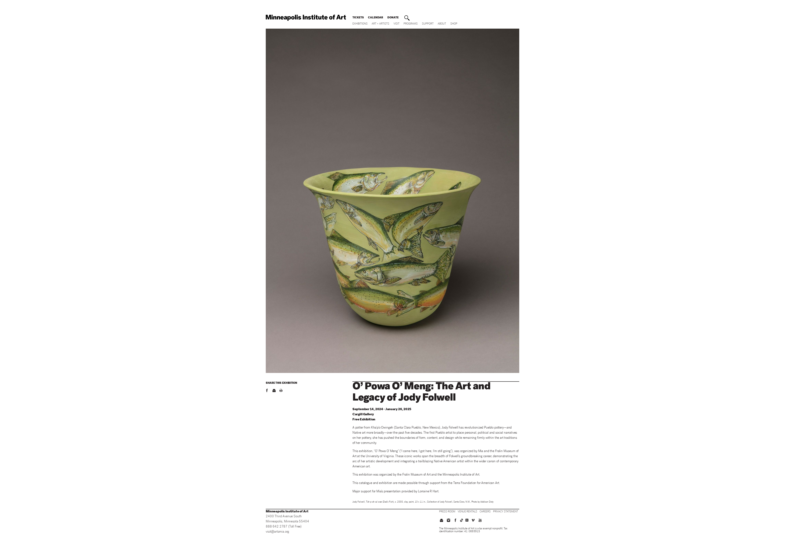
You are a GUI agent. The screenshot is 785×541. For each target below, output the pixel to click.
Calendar (375, 18)
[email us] (441, 520)
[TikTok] (461, 520)
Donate (393, 18)
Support (428, 24)
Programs (411, 24)
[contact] (274, 391)
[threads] (466, 520)
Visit (396, 24)
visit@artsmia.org (277, 532)
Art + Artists (380, 24)
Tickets (358, 18)
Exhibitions (360, 24)
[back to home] (306, 17)
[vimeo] (473, 520)
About (442, 24)
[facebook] (267, 391)
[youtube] (480, 520)
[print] (281, 391)
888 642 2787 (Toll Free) (284, 527)
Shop (453, 24)
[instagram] (448, 520)
